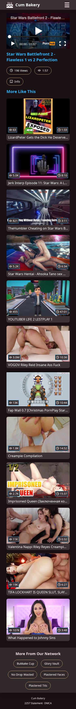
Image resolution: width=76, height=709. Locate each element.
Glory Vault (51, 663)
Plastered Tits (38, 685)
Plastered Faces (54, 674)
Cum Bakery (27, 5)
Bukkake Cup (25, 663)
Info (17, 81)
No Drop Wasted (22, 674)
